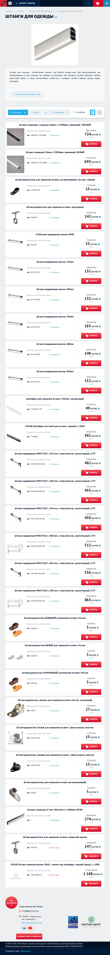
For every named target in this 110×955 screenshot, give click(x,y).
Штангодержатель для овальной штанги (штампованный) (55, 782)
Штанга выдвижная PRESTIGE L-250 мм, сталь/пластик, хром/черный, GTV (55, 453)
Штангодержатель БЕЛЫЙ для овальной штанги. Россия (55, 645)
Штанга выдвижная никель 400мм (55, 344)
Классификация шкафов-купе (27, 94)
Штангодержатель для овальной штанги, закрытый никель (55, 837)
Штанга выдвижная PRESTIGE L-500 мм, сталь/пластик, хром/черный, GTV (55, 590)
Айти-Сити (25, 951)
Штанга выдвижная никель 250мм (55, 261)
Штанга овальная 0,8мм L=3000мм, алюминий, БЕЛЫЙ (55, 152)
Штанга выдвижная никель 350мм (55, 316)
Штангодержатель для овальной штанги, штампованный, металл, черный (55, 179)
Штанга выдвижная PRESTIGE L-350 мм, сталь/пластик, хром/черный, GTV (55, 508)
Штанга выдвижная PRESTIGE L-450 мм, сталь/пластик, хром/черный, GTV (55, 563)
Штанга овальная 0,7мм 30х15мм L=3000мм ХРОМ (55, 809)
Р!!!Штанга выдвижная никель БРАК (55, 234)
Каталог (20, 11)
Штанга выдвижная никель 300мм (55, 289)
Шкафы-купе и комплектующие (41, 11)
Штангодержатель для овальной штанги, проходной (55, 207)
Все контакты (11, 901)
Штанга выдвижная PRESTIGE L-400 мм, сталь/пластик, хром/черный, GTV (55, 535)
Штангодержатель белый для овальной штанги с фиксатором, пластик (55, 727)
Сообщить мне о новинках (29, 936)
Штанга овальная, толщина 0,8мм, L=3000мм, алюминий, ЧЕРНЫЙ (55, 124)
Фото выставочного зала (32, 922)
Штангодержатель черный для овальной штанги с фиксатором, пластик (55, 754)
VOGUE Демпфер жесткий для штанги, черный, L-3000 (55, 426)
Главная (8, 11)
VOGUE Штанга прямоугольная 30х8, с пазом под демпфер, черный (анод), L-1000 (55, 864)
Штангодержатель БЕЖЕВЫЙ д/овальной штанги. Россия (55, 617)
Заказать (93, 856)
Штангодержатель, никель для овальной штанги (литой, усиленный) (55, 700)
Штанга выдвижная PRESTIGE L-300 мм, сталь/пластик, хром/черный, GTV (55, 481)
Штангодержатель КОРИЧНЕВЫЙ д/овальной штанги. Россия (55, 672)
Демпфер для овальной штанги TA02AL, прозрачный (55, 398)
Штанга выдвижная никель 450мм (55, 371)
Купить (93, 144)
